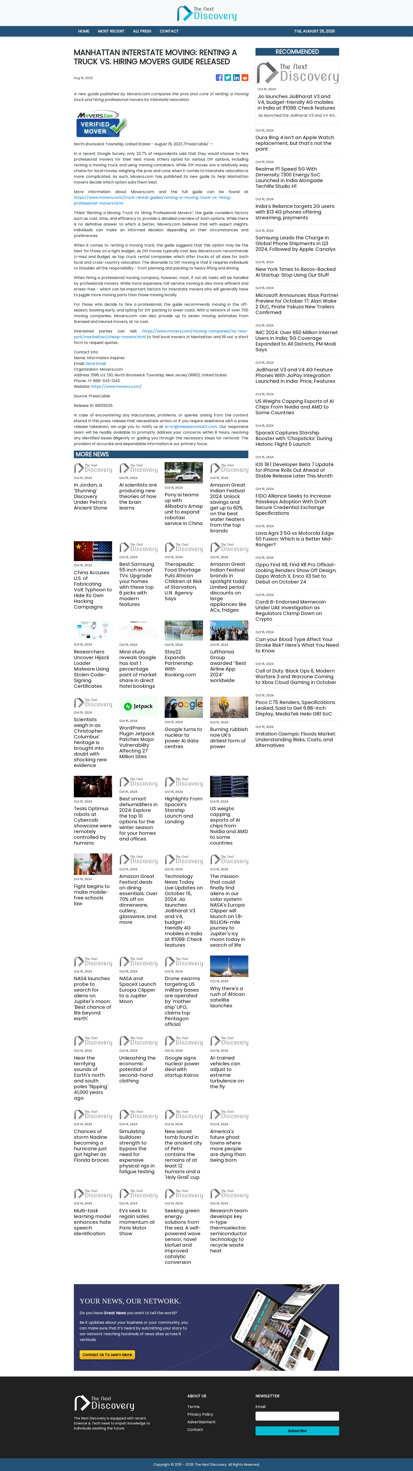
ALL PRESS (142, 31)
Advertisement (201, 1422)
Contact (195, 1429)
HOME (83, 31)
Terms (193, 1406)
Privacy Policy (200, 1414)
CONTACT (169, 31)
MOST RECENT (111, 31)
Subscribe (297, 1431)
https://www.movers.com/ (116, 386)
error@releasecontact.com (191, 426)
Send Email (96, 363)
